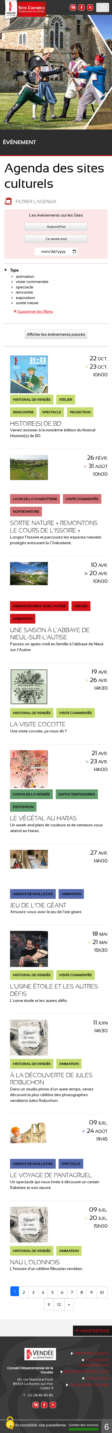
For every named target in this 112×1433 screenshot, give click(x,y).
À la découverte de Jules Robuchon (51, 1079)
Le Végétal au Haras (43, 818)
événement (19, 142)
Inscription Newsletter (86, 1372)
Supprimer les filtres (35, 311)
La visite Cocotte (38, 724)
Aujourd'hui (56, 227)
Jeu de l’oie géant (38, 905)
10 (102, 1292)
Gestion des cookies (89, 1385)
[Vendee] (24, 10)
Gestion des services (84, 1425)
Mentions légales (91, 1353)
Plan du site (97, 1378)
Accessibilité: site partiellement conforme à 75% (56, 1425)
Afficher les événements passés (56, 334)
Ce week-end (56, 239)
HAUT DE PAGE (95, 1330)
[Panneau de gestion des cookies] (10, 1423)
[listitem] (72, 7)
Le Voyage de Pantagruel (51, 1175)
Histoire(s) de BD (35, 423)
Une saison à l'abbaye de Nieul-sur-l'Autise (50, 633)
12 (59, 1304)
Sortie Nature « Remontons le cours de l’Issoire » (54, 526)
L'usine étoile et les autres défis (54, 990)
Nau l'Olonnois (35, 1262)
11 (49, 1304)
